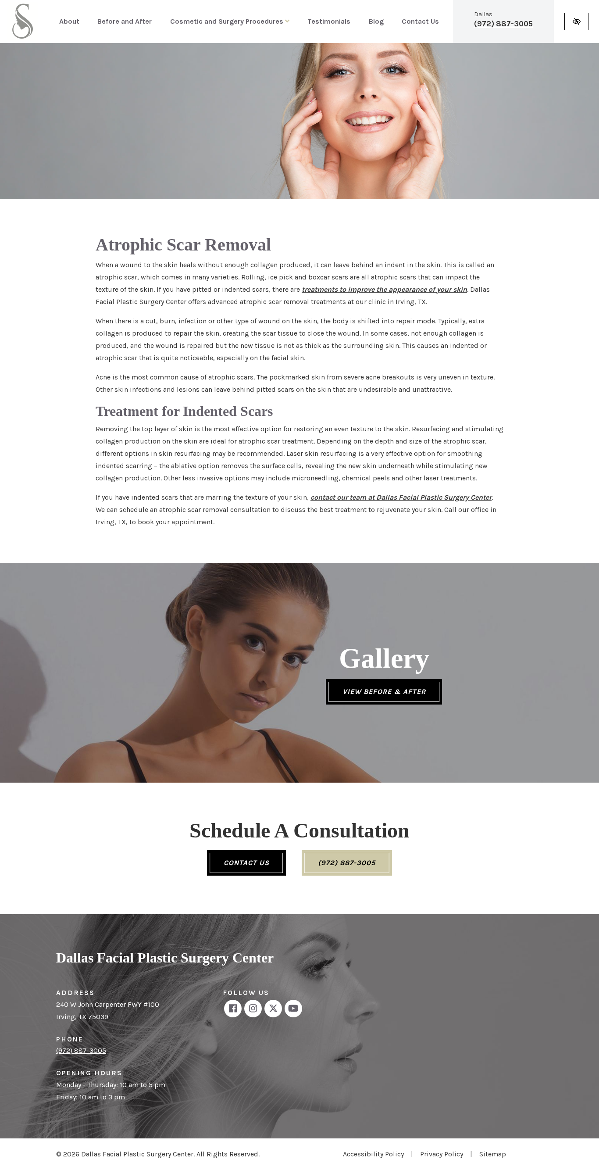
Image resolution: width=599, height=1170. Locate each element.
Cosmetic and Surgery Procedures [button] (227, 21)
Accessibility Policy (373, 1154)
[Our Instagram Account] (253, 1008)
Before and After (124, 21)
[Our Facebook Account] (233, 1008)
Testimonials (328, 21)
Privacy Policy (441, 1154)
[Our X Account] (273, 1008)
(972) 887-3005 (503, 23)
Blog (376, 21)
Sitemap (492, 1154)
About (69, 21)
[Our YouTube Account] (293, 1008)
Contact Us (420, 21)
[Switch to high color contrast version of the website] (576, 21)
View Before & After (384, 691)
